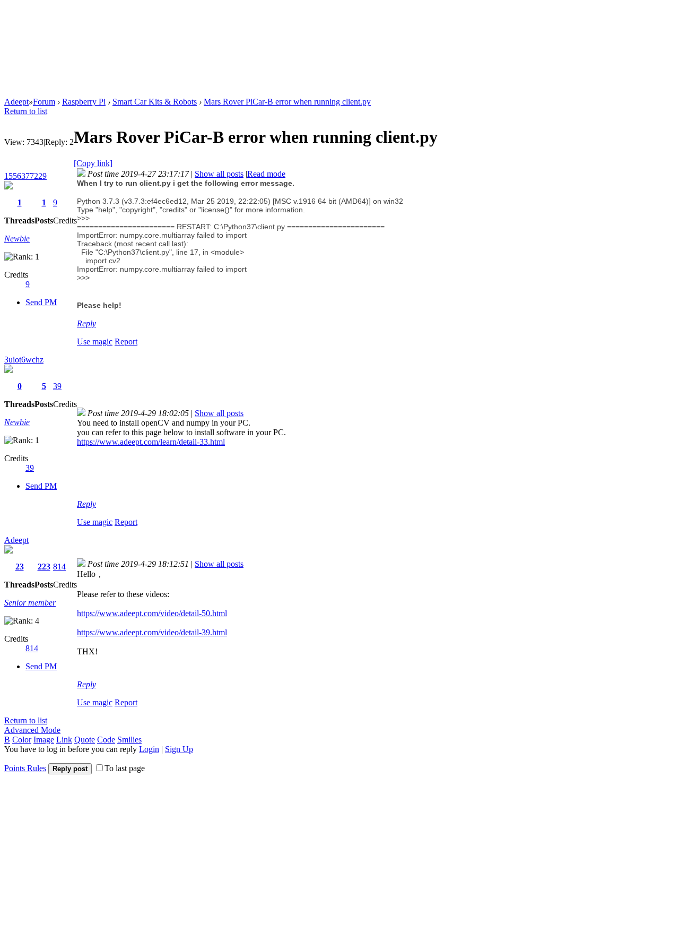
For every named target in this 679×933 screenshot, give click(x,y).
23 (19, 566)
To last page (125, 768)
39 (57, 386)
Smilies (129, 739)
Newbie (17, 238)
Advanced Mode (32, 730)
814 (59, 566)
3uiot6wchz (23, 359)
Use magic (94, 341)
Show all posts (219, 173)
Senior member (30, 602)
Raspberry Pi (84, 101)
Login (149, 749)
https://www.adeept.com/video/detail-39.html (152, 632)
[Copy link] (93, 163)
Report (126, 341)
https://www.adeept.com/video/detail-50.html (152, 613)
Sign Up (179, 749)
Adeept (16, 101)
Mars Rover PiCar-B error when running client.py (287, 101)
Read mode (266, 173)
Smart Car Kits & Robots (154, 101)
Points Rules (25, 768)
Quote (84, 739)
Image (43, 739)
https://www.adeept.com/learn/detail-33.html (151, 441)
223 (44, 566)
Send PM (41, 302)
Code (106, 739)
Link (64, 739)
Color (21, 739)
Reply (86, 323)
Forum (44, 101)
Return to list (25, 111)
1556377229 (25, 175)
